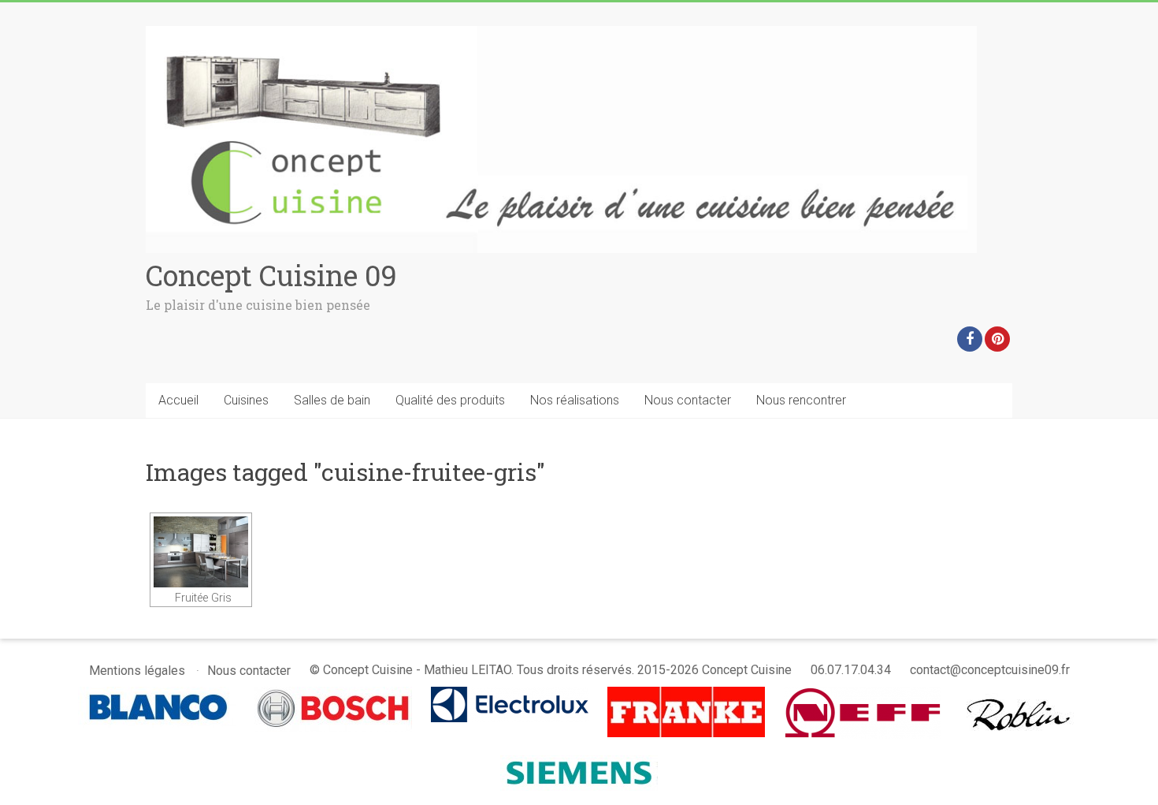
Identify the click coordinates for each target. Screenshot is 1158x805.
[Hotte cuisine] (1020, 694)
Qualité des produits (450, 400)
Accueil (178, 400)
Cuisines (246, 400)
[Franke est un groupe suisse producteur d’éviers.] (686, 694)
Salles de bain (332, 400)
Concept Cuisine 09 (271, 275)
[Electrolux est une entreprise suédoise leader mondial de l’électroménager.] (509, 694)
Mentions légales (137, 670)
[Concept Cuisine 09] (561, 33)
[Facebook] (969, 339)
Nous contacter (687, 400)
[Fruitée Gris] (201, 551)
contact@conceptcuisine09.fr (990, 669)
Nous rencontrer (801, 400)
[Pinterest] (997, 339)
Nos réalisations (574, 400)
